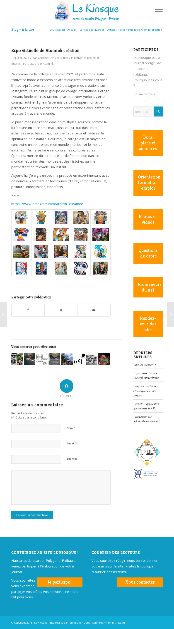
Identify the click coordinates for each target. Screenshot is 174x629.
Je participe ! (59, 582)
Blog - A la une (22, 29)
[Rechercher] (145, 11)
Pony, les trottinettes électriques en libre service (145, 390)
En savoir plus (144, 94)
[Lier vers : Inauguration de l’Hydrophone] (42, 359)
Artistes (44, 58)
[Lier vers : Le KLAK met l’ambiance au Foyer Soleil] (17, 359)
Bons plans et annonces (148, 142)
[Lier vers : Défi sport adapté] (79, 359)
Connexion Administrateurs (108, 622)
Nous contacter (140, 582)
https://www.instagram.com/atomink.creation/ (47, 203)
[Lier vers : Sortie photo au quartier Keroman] (67, 359)
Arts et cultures (60, 58)
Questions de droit (148, 253)
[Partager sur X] (61, 310)
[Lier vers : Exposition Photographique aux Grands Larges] (54, 359)
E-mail (72, 443)
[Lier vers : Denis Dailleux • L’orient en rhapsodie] (104, 359)
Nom (71, 428)
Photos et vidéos (148, 219)
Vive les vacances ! (144, 365)
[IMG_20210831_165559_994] (81, 234)
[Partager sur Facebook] (28, 310)
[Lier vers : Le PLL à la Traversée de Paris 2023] (30, 359)
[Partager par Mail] (93, 310)
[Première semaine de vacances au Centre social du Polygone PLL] (3, 314)
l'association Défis (79, 622)
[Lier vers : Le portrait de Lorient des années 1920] (91, 359)
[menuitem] (145, 11)
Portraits (28, 64)
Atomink (48, 64)
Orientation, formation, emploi (149, 182)
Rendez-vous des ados (148, 323)
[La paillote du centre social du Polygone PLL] (170, 314)
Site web (72, 458)
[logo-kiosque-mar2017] (87, 11)
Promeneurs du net (150, 287)
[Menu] (156, 11)
